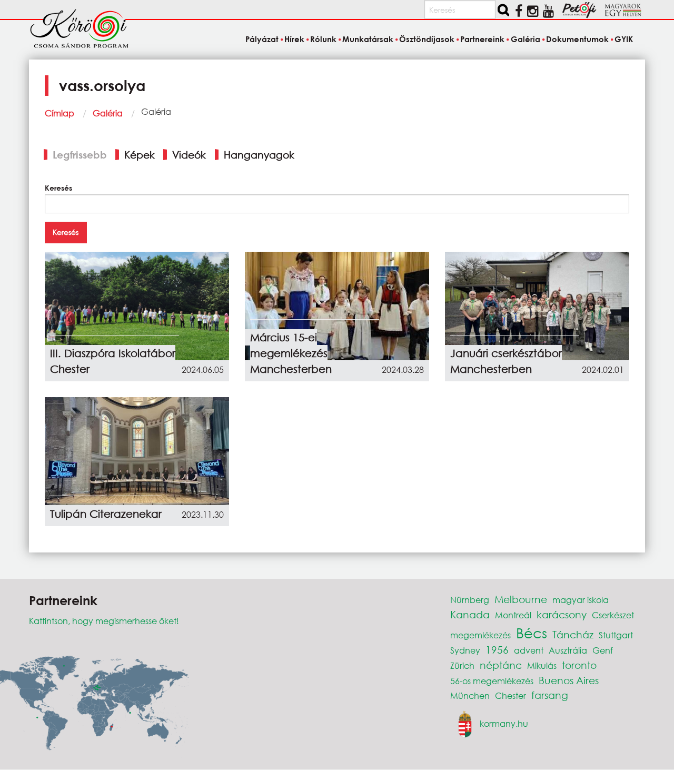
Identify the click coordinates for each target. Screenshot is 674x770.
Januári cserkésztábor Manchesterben (506, 361)
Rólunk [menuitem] (323, 39)
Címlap (59, 113)
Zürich (462, 665)
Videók (189, 154)
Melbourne (520, 599)
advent (528, 650)
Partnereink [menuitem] (482, 39)
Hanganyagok (259, 154)
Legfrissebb (80, 154)
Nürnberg (469, 599)
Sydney (465, 650)
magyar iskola (580, 599)
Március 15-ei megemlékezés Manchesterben (291, 353)
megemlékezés (480, 634)
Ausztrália (568, 650)
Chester (510, 695)
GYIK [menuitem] (623, 39)
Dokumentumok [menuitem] (577, 39)
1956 (497, 650)
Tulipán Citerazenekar (106, 514)
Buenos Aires (569, 680)
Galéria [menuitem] (525, 39)
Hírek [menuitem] (294, 39)
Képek (139, 154)
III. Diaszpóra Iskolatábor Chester (112, 361)
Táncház (572, 634)
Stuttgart (616, 634)
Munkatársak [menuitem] (367, 39)
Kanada (470, 614)
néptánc (501, 665)
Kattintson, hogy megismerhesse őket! (104, 620)
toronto (579, 665)
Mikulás (542, 665)
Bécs (531, 632)
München (470, 695)
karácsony (562, 614)
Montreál (513, 614)
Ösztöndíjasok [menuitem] (426, 39)
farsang (549, 695)
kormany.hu (504, 723)
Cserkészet (613, 614)
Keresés (58, 187)
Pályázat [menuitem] (261, 39)
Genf (602, 650)
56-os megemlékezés (491, 680)
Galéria (108, 113)
